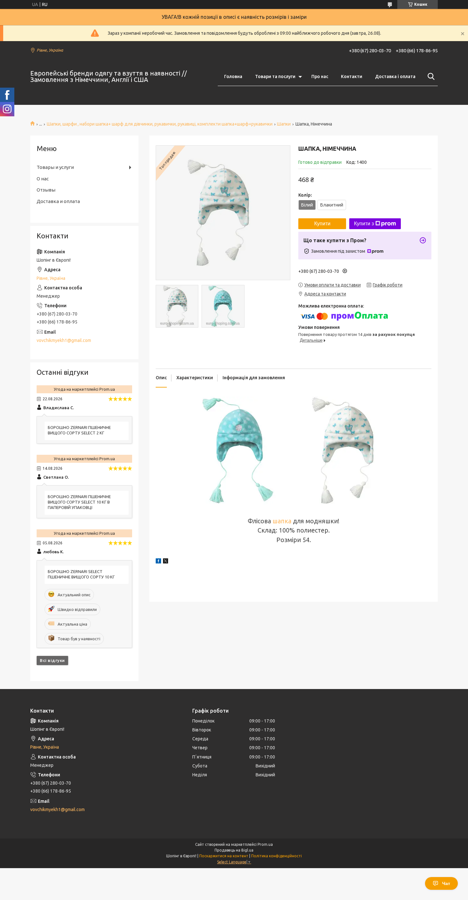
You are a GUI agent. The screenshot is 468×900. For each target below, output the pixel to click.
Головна (233, 76)
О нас (43, 178)
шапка (282, 521)
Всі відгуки (52, 660)
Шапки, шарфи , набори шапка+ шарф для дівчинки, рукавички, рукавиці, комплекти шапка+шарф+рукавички (160, 124)
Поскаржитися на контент (223, 856)
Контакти (351, 76)
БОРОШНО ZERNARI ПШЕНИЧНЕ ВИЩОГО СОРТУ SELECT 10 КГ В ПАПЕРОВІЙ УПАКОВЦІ (79, 502)
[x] (165, 561)
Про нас (319, 76)
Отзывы (46, 189)
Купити (322, 223)
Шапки (284, 124)
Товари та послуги (275, 76)
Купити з (364, 223)
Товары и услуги (55, 167)
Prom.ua (265, 844)
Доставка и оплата (58, 201)
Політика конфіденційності (276, 856)
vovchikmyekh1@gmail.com (64, 340)
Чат (446, 883)
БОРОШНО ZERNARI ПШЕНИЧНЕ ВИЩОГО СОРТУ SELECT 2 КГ (79, 430)
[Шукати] (430, 76)
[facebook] (158, 561)
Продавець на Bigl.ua (234, 850)
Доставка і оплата (395, 76)
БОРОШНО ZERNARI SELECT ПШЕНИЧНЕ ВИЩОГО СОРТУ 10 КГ (81, 574)
